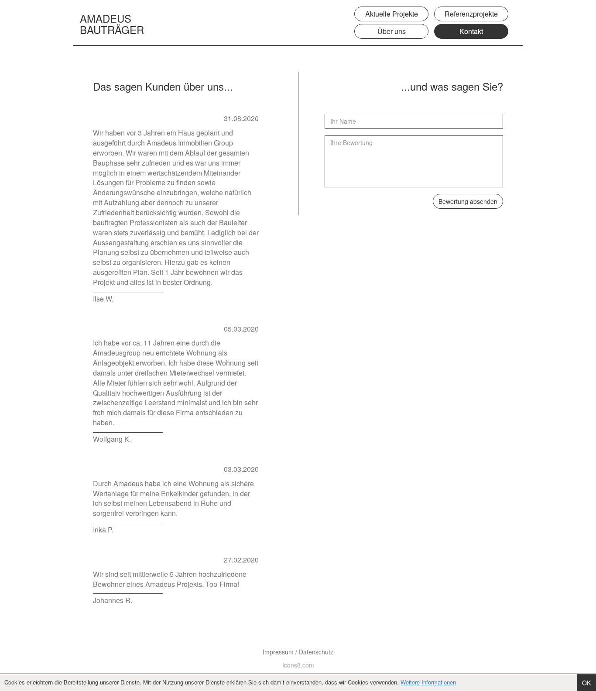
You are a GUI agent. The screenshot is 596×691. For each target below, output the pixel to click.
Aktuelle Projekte (391, 14)
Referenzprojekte (471, 14)
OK (586, 682)
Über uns (391, 31)
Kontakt (471, 31)
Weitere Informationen (428, 682)
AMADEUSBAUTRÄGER (112, 19)
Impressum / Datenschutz (298, 651)
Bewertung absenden (467, 201)
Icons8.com (298, 665)
